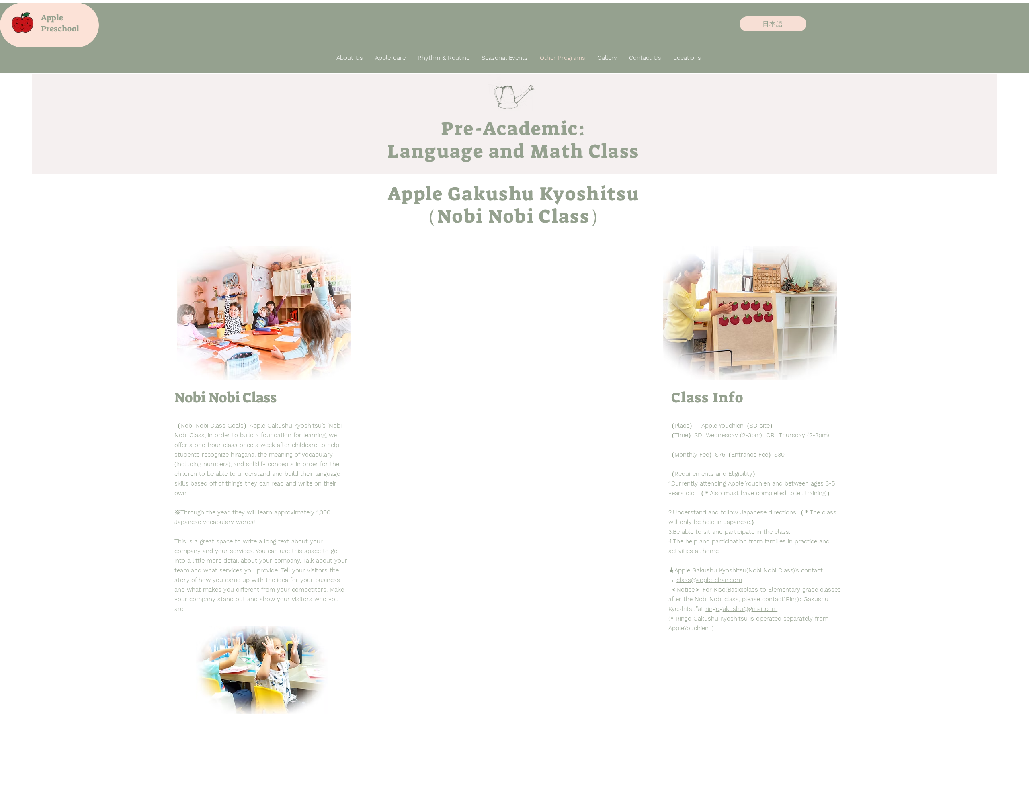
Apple (52, 17)
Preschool (60, 28)
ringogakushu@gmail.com (741, 609)
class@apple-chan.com (709, 580)
